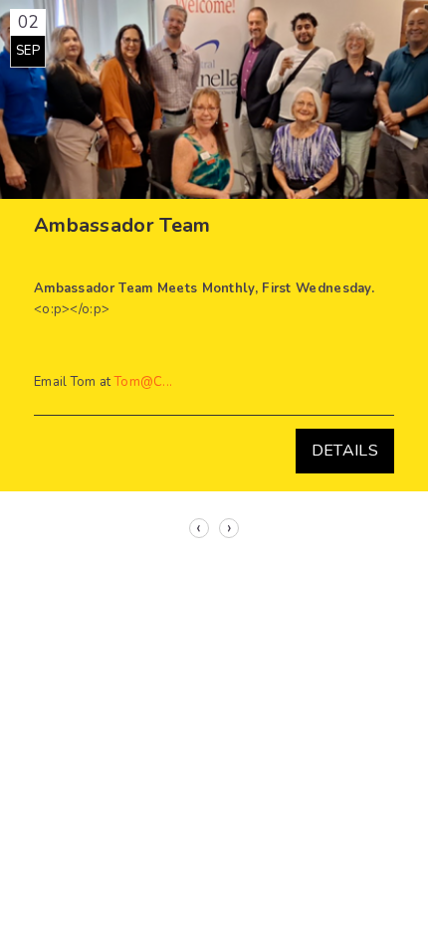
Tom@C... (143, 382)
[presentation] (199, 528)
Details (345, 451)
